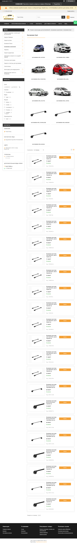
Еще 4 (7, 113)
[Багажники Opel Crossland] (38, 113)
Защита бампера (44, 532)
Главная (6, 23)
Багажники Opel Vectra (38, 100)
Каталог (4, 531)
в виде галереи (71, 150)
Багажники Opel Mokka (38, 144)
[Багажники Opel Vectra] (38, 91)
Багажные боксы (8, 43)
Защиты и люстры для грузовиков (12, 63)
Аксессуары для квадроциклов (12, 69)
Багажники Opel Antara (38, 57)
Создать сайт (5, 1)
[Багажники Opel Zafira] (62, 91)
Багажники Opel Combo (63, 57)
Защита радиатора (9, 52)
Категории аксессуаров (19, 23)
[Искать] (63, 17)
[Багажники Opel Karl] (62, 69)
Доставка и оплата (50, 23)
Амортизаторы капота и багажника (10, 73)
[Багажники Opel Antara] (38, 48)
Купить (65, 157)
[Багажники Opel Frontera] (38, 69)
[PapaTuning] (9, 19)
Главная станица (7, 529)
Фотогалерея (24, 532)
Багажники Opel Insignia (62, 122)
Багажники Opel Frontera (38, 79)
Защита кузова (8, 40)
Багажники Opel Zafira (63, 100)
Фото (60, 23)
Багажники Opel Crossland (38, 122)
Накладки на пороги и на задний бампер (12, 56)
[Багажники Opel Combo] (62, 48)
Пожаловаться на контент (41, 541)
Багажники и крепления (56, 30)
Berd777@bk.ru (9, 166)
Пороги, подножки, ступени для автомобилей (12, 33)
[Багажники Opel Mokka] (38, 134)
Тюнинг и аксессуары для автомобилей (40, 30)
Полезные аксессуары (9, 60)
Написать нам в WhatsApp (64, 529)
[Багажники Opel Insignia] (62, 113)
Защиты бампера (8, 37)
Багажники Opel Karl (63, 79)
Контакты (39, 23)
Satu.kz (45, 540)
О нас (31, 23)
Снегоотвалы (7, 66)
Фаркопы (6, 49)
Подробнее (57, 4)
